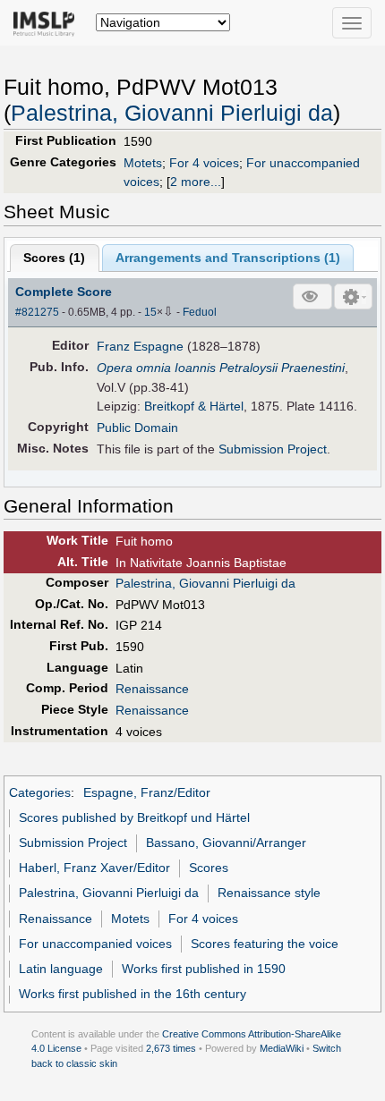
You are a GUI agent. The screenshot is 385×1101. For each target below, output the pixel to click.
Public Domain (137, 427)
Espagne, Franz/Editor (146, 792)
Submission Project (272, 449)
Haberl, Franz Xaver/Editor (94, 867)
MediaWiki (282, 1048)
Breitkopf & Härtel (194, 406)
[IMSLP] (48, 22)
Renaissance (152, 689)
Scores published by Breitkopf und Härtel (134, 817)
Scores (208, 867)
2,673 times (171, 1048)
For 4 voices (204, 163)
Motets (143, 163)
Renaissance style (269, 892)
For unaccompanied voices (95, 943)
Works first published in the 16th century (132, 994)
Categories (40, 792)
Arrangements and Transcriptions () (228, 257)
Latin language (61, 968)
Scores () (54, 257)
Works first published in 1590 (204, 968)
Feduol (200, 312)
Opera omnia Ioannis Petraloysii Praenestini (221, 367)
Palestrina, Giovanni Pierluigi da (172, 113)
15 (150, 312)
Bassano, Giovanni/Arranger (226, 842)
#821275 (37, 312)
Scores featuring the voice (264, 943)
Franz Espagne (140, 346)
